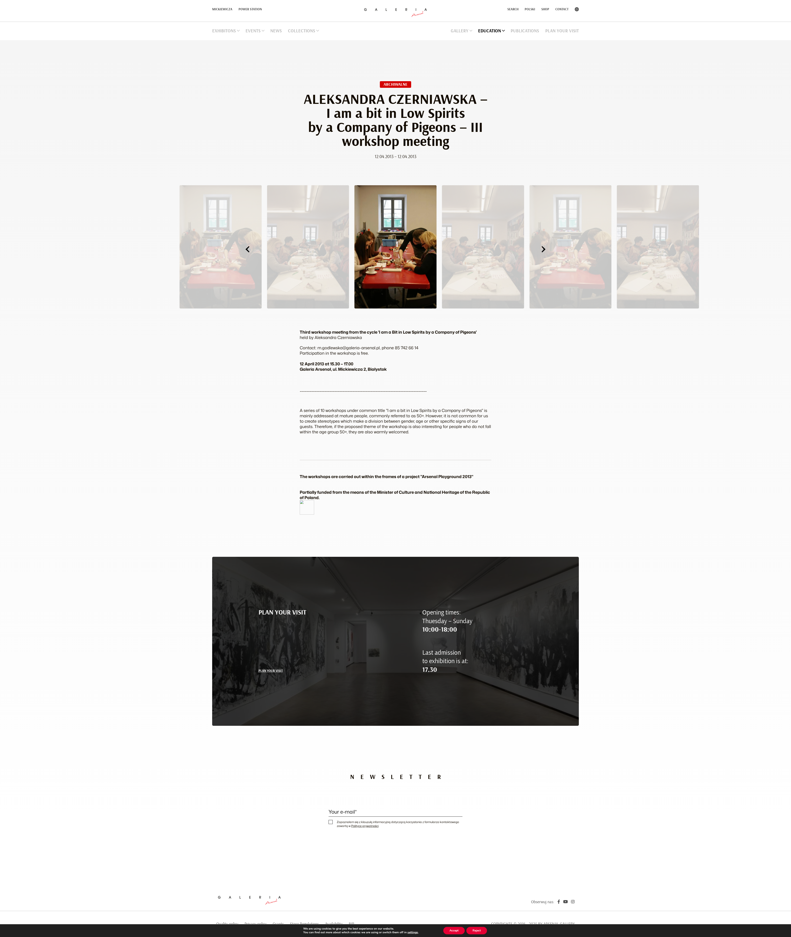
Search (512, 9)
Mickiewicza (222, 9)
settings (412, 932)
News (276, 31)
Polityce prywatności (365, 826)
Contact (562, 9)
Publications (525, 31)
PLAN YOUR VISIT (271, 670)
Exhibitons (224, 31)
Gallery (459, 31)
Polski (530, 9)
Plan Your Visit (562, 31)
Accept (454, 930)
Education (489, 31)
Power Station (250, 9)
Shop (545, 9)
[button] (247, 249)
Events (253, 31)
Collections (301, 31)
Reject (477, 930)
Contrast (577, 9)
